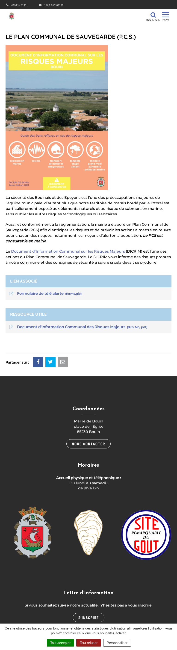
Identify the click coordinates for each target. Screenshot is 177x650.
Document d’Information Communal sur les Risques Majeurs (68, 251)
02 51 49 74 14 (18, 4)
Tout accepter (60, 643)
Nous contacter (53, 4)
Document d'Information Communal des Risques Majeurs (81, 327)
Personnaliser (117, 643)
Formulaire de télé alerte (48, 293)
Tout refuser (88, 643)
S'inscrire (88, 617)
